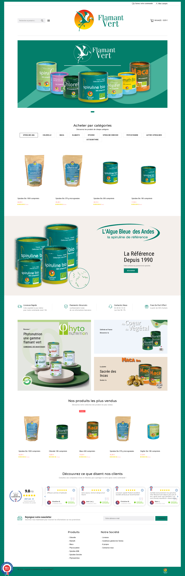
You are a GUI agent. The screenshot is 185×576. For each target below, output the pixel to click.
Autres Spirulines (154, 135)
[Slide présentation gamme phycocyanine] (92, 74)
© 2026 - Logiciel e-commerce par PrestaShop (35, 569)
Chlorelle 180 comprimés (58, 451)
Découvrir (131, 270)
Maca (62, 135)
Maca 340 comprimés (87, 451)
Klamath (76, 135)
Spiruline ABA (29, 135)
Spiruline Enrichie (110, 135)
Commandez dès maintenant (34, 347)
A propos (105, 544)
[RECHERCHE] (42, 20)
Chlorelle (47, 135)
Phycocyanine (132, 135)
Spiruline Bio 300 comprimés (104, 198)
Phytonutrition (74, 558)
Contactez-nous (108, 548)
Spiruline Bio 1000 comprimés (28, 198)
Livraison (105, 537)
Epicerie (91, 135)
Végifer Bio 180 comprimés (150, 451)
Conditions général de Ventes (112, 541)
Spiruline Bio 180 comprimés (142, 198)
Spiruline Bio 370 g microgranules (68, 198)
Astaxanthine (92, 140)
